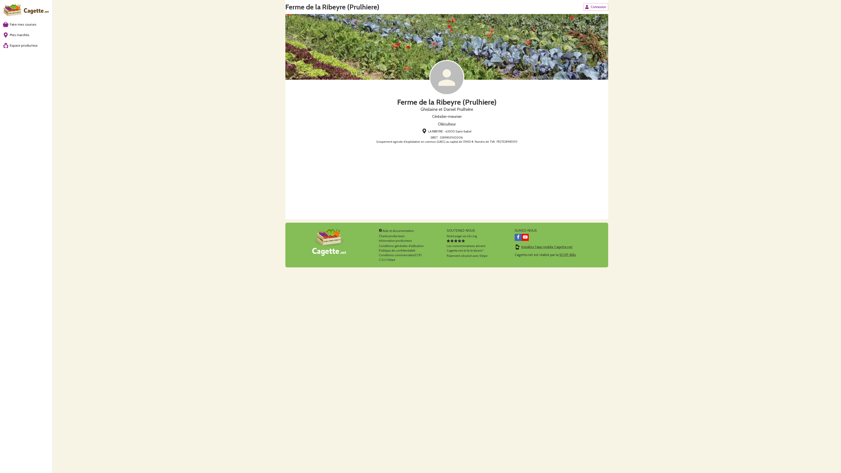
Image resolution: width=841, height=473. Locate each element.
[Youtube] (525, 237)
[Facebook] (518, 237)
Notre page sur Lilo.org (462, 236)
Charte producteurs (392, 236)
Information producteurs (395, 241)
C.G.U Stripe (387, 260)
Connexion (598, 7)
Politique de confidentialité (397, 250)
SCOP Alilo (567, 255)
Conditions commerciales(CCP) (400, 255)
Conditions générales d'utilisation (401, 246)
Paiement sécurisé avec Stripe (467, 256)
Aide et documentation (398, 231)
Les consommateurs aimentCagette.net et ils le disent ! (466, 248)
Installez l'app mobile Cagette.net (546, 247)
